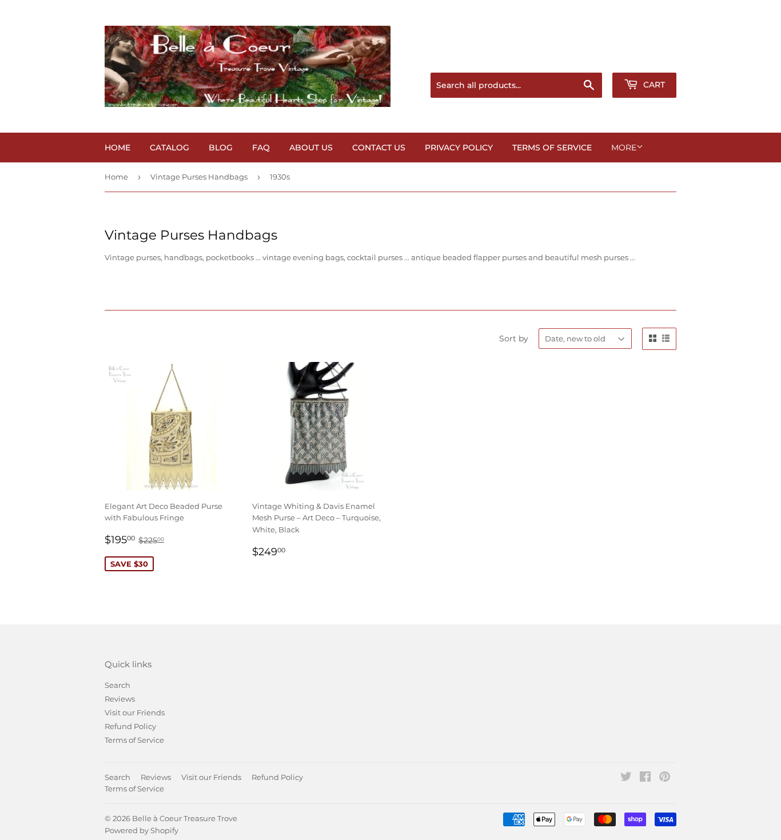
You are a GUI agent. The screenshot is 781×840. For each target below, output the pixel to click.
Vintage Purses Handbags (199, 176)
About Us (311, 147)
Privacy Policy (459, 147)
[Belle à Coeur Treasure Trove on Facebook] (645, 778)
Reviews (120, 698)
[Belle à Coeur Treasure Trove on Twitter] (626, 778)
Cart (653, 84)
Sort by (513, 338)
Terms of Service (552, 147)
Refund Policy (130, 726)
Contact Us (378, 147)
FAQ (261, 147)
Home (117, 147)
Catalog (169, 147)
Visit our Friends (135, 712)
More (623, 147)
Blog (221, 147)
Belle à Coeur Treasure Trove (184, 818)
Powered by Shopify (141, 830)
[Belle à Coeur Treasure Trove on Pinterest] (665, 778)
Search (117, 685)
